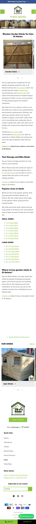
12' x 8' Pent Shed (12, 256)
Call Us (10, 522)
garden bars (23, 90)
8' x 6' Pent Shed (12, 236)
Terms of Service (9, 455)
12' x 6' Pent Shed (12, 254)
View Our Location (18, 517)
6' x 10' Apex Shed (12, 251)
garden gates (22, 93)
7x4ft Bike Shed (9, 173)
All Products (8, 442)
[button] (2, 12)
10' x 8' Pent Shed (12, 249)
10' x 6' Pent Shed (12, 246)
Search (6, 438)
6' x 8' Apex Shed (12, 238)
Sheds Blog (8, 464)
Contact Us (27, 522)
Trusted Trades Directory (18, 514)
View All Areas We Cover (19, 337)
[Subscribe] (30, 489)
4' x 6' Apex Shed (12, 228)
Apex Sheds (14, 132)
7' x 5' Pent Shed (12, 230)
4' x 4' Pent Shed (12, 223)
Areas (6, 459)
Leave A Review (18, 420)
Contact (6, 446)
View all (32, 344)
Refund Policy (8, 451)
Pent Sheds (17, 134)
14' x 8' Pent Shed (12, 259)
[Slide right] (22, 78)
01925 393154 (18, 16)
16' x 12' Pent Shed (12, 262)
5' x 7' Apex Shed (12, 233)
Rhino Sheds (21, 88)
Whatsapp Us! (28, 516)
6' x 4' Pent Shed (12, 225)
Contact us (6, 146)
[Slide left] (14, 78)
